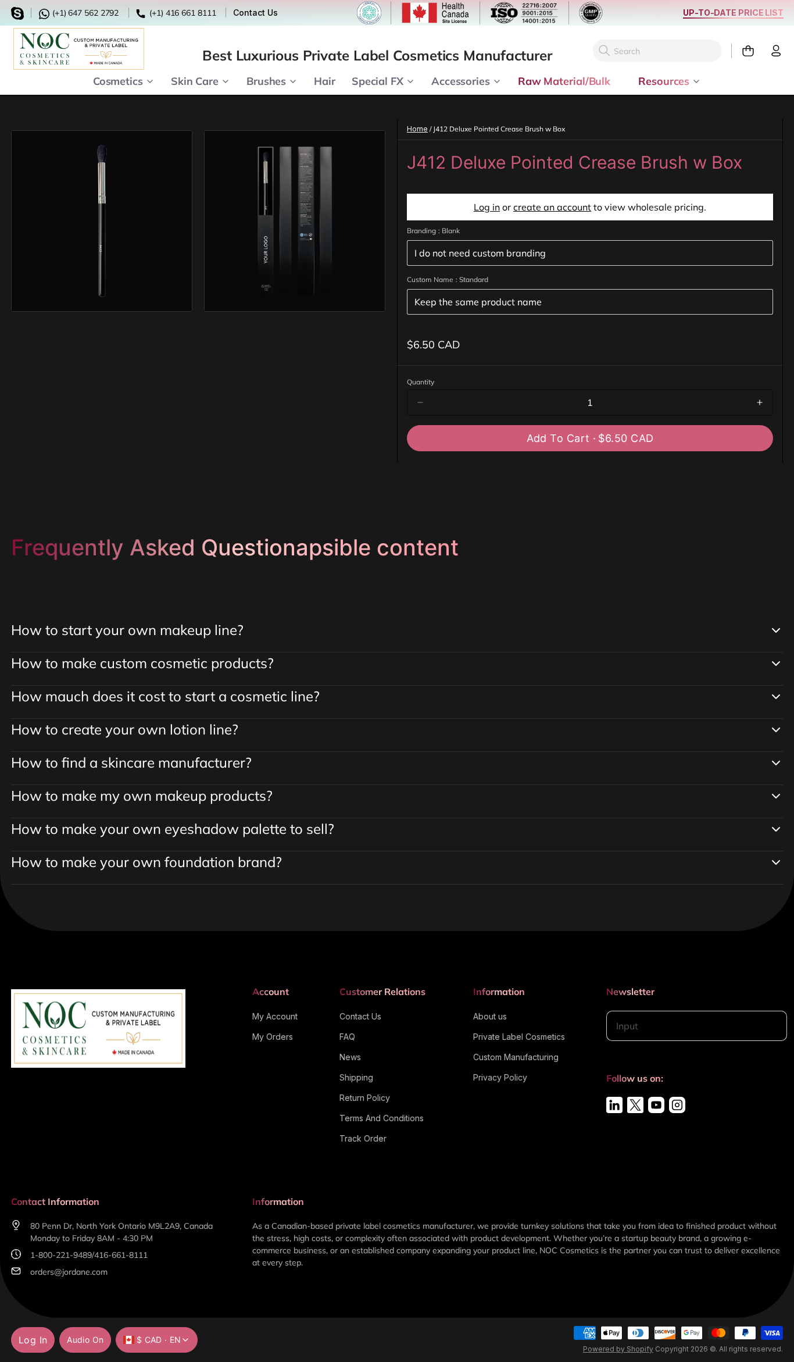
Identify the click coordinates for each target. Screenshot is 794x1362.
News (350, 1057)
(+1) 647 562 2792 (84, 13)
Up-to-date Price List (733, 12)
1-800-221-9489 (61, 1255)
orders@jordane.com (69, 1272)
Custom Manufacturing (516, 1057)
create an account (552, 207)
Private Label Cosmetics (519, 1037)
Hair (324, 80)
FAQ (347, 1037)
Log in (487, 207)
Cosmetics (118, 80)
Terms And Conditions (381, 1118)
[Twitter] (635, 1105)
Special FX (377, 80)
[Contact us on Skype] (19, 12)
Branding (433, 230)
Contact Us (255, 12)
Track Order (363, 1138)
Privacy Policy (500, 1077)
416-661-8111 (121, 1255)
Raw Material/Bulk (564, 80)
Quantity (420, 381)
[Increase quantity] (759, 402)
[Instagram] (677, 1105)
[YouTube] (656, 1105)
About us (490, 1016)
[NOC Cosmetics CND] (78, 49)
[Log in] (771, 51)
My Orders (272, 1037)
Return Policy (364, 1098)
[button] (590, 438)
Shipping (356, 1077)
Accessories (460, 80)
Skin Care (195, 80)
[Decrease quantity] (420, 402)
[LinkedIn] (614, 1105)
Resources (663, 80)
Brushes (266, 80)
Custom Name (447, 279)
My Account (275, 1016)
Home (417, 128)
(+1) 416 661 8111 (181, 13)
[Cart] (743, 51)
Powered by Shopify (618, 1349)
